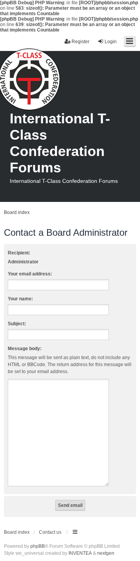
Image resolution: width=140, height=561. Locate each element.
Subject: (17, 323)
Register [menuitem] (80, 41)
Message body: (25, 348)
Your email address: (30, 274)
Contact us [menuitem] (50, 532)
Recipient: (19, 253)
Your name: (20, 299)
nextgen (105, 553)
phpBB (37, 546)
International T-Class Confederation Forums (60, 142)
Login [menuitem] (111, 41)
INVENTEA (80, 553)
